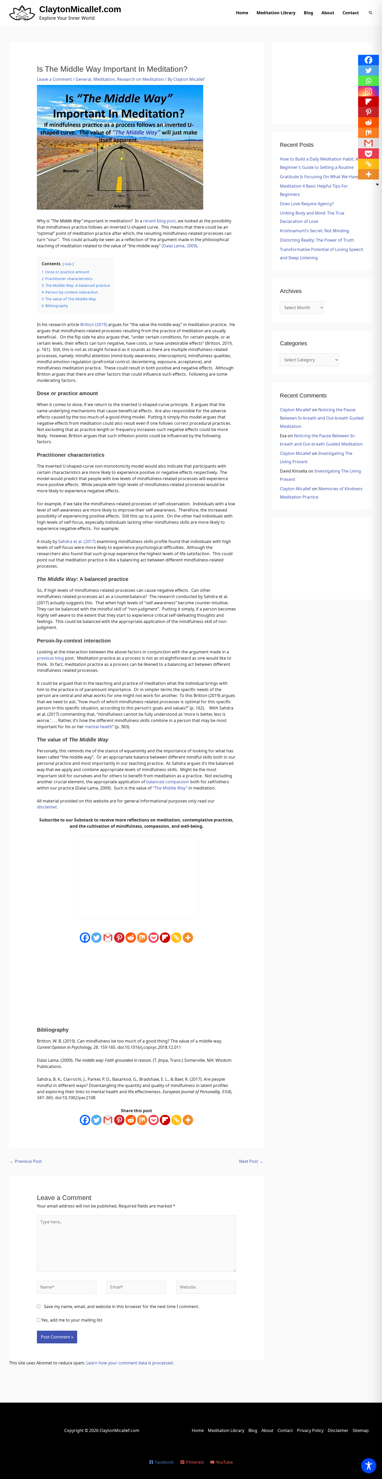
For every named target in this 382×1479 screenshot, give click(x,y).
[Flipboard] (165, 937)
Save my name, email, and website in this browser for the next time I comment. (121, 1306)
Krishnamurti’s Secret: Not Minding (314, 231)
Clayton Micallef (295, 410)
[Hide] (377, 184)
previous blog (51, 658)
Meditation (104, 79)
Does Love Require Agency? (307, 204)
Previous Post (26, 1161)
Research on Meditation (140, 79)
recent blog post (159, 221)
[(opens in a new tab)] (83, 541)
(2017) (90, 541)
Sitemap (361, 1430)
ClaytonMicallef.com (80, 9)
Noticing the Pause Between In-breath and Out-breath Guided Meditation (322, 418)
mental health (98, 726)
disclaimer (46, 807)
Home (242, 13)
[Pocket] (153, 937)
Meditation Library (275, 13)
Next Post (251, 1161)
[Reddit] (131, 937)
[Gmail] (108, 937)
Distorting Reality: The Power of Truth (317, 240)
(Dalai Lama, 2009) (179, 246)
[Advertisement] (136, 985)
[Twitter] (96, 937)
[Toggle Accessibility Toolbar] (369, 1466)
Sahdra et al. (70, 541)
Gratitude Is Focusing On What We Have (319, 177)
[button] (370, 12)
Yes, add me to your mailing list (71, 1320)
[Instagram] (368, 91)
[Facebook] (85, 937)
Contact (351, 13)
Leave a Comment (54, 79)
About (327, 13)
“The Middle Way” (170, 788)
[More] (188, 937)
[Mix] (142, 937)
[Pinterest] (119, 937)
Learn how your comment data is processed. (130, 1363)
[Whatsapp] (368, 81)
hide (68, 264)
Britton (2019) (93, 324)
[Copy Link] (176, 937)
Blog (308, 13)
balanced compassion (167, 782)
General (83, 79)
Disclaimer (338, 1430)
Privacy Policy (310, 1430)
